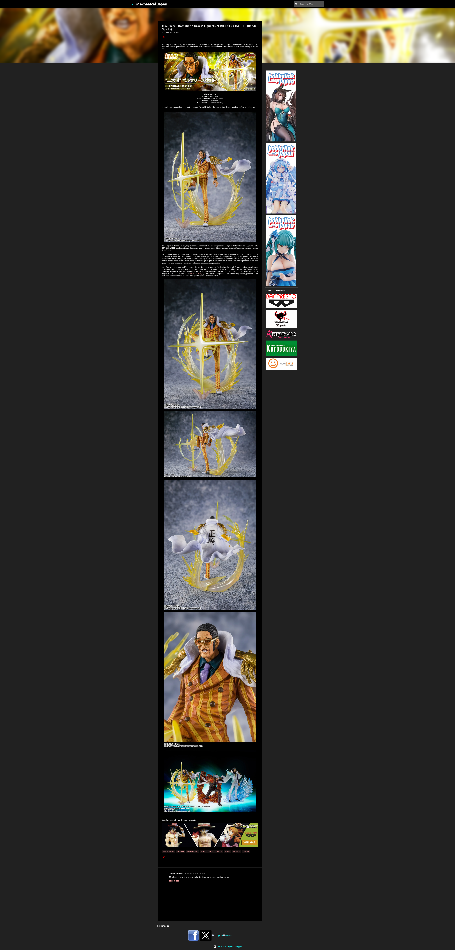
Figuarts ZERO (192, 851)
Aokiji (200, 274)
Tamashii (246, 851)
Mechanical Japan (151, 4)
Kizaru (227, 851)
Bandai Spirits (168, 851)
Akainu (193, 274)
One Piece (236, 851)
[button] (163, 37)
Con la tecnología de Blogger (229, 947)
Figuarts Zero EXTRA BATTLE (211, 851)
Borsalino (180, 851)
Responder (174, 881)
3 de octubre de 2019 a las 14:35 (195, 874)
